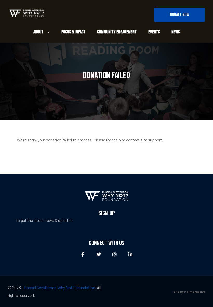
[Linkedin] (130, 254)
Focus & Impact (73, 32)
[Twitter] (98, 254)
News (175, 32)
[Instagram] (114, 254)
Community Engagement (117, 32)
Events (154, 32)
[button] (179, 15)
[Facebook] (82, 254)
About (38, 32)
